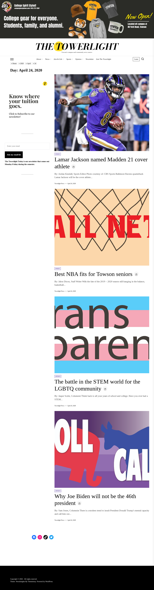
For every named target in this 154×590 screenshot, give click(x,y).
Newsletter (90, 59)
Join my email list (14, 155)
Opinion (78, 59)
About (38, 59)
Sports (68, 59)
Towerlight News (59, 183)
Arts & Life (58, 59)
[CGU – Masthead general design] (77, 1)
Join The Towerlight (103, 59)
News (47, 59)
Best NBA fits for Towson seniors (93, 274)
